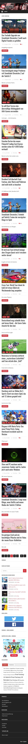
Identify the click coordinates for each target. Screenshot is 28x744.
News (4, 31)
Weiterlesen (4, 50)
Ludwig (17, 582)
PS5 (9, 281)
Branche (4, 102)
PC (6, 281)
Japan (4, 246)
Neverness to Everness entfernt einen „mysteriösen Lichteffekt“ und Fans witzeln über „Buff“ (13, 358)
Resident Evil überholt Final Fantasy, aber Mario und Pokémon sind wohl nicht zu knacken (14, 182)
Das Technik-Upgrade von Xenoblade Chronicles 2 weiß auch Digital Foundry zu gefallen (14, 38)
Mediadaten (5, 706)
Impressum (5, 715)
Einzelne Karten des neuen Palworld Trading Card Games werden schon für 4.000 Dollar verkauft (13, 145)
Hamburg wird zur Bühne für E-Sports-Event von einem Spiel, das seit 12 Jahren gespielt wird (14, 394)
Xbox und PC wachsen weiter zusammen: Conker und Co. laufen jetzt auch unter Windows (14, 467)
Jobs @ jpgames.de (6, 702)
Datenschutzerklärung (7, 714)
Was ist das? (5, 735)
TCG (7, 137)
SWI (14, 422)
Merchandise (5, 531)
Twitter (3, 725)
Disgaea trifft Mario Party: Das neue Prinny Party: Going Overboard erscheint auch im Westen (13, 430)
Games (5, 664)
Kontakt (4, 704)
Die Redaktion (5, 700)
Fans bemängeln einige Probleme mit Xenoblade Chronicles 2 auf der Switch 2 (13, 73)
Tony (17, 589)
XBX (14, 281)
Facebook (4, 723)
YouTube (4, 727)
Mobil (4, 352)
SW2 (7, 31)
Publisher (11, 664)
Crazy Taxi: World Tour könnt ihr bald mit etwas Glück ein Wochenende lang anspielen (13, 288)
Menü (5, 11)
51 (21, 556)
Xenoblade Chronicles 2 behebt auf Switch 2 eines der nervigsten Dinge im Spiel (14, 217)
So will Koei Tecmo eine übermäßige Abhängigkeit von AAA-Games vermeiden (12, 108)
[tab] (5, 665)
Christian (16, 44)
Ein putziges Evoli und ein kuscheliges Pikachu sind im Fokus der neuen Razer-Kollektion (14, 537)
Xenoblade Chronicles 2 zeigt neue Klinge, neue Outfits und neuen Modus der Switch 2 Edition (14, 502)
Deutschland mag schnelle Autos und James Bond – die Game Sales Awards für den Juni (14, 323)
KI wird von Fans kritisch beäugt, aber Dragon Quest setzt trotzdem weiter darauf (14, 252)
